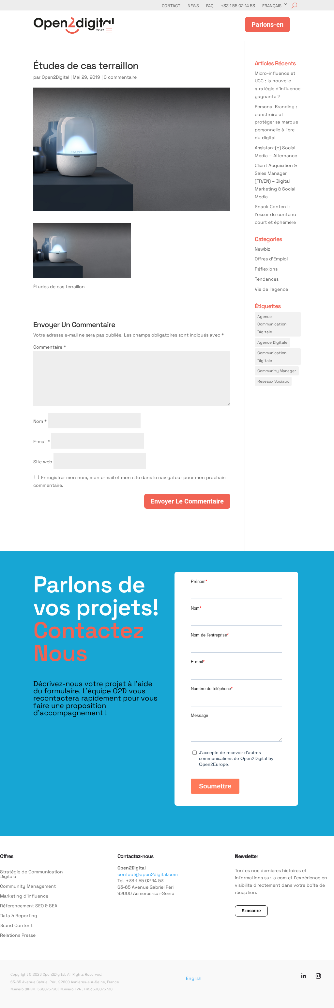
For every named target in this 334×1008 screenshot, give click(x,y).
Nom (40, 421)
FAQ (210, 5)
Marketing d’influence (24, 896)
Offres (6, 855)
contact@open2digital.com (147, 874)
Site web (42, 461)
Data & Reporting (18, 915)
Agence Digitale (272, 342)
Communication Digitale (271, 356)
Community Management (28, 886)
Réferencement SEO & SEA (28, 906)
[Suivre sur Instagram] (318, 976)
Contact (171, 5)
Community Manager (276, 370)
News (193, 5)
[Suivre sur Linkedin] (303, 976)
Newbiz (262, 249)
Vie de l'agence (271, 289)
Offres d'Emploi (271, 259)
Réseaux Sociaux (273, 381)
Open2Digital (55, 77)
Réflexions (266, 269)
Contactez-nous (135, 855)
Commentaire (49, 347)
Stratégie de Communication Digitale (31, 874)
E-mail (41, 441)
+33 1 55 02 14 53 (238, 5)
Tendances (267, 279)
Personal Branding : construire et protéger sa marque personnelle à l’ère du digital (276, 121)
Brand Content (16, 925)
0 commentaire (120, 77)
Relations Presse (18, 935)
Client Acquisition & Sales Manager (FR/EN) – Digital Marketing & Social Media (276, 180)
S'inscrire (251, 910)
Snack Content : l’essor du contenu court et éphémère (275, 214)
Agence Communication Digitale (271, 324)
